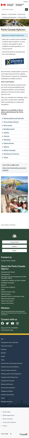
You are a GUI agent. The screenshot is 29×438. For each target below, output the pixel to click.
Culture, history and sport (8, 370)
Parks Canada (12, 14)
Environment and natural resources (11, 363)
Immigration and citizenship (9, 342)
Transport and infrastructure (9, 377)
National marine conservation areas (12, 296)
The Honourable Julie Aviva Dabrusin (13, 312)
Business (3, 349)
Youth (3, 398)
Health (3, 356)
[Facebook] (2, 324)
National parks (6, 294)
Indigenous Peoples (7, 391)
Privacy (5, 426)
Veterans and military (7, 394)
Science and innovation (8, 387)
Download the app (7, 330)
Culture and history (7, 303)
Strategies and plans (7, 283)
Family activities (22, 17)
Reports (3, 285)
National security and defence (10, 367)
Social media (6, 412)
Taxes (2, 360)
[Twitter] (7, 324)
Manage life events (6, 401)
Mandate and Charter (8, 272)
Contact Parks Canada (8, 261)
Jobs (2, 339)
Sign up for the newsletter (9, 328)
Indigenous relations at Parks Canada (13, 280)
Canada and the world (7, 381)
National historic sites (8, 292)
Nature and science (7, 301)
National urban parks (8, 299)
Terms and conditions (8, 287)
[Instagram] (17, 324)
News (3, 289)
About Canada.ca (8, 419)
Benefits (3, 353)
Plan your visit (21, 14)
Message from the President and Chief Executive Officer (13, 277)
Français (26, 1)
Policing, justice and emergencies (11, 374)
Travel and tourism (6, 346)
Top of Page (4, 434)
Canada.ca (4, 14)
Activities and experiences (9, 17)
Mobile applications (8, 415)
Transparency (5, 274)
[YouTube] (12, 324)
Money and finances (7, 384)
